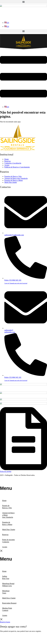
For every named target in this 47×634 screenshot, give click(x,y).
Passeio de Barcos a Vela (7, 507)
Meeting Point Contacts (7, 609)
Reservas (5, 535)
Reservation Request (9, 603)
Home (4, 500)
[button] (23, 2)
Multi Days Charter (9, 598)
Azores (4, 615)
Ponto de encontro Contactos (8, 541)
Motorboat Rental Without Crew (8, 585)
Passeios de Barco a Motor (7, 523)
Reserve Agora (5, 622)
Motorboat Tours (5, 592)
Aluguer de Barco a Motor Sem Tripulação (8, 515)
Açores (4, 547)
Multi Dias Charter (8, 529)
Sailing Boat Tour (5, 577)
